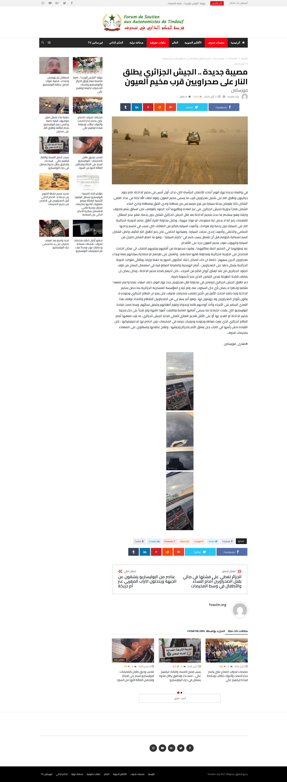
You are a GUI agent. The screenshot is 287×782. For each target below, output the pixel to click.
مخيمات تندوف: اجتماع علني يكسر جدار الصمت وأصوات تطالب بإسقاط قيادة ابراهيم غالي (227, 676)
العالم (106, 774)
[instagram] (43, 3)
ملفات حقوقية (93, 774)
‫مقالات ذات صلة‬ (238, 632)
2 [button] (178, 692)
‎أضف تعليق (180, 698)
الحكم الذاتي (62, 774)
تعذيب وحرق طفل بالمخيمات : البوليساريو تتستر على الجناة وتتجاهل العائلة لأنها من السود (135, 676)
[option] (227, 660)
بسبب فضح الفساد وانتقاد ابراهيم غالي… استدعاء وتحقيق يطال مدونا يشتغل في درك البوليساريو (180, 676)
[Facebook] (72, 3)
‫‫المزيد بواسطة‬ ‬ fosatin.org (206, 632)
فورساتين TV (46, 774)
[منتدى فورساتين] (143, 12)
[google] (171, 107)
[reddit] (159, 107)
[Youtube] (50, 3)
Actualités (232, 58)
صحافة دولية (77, 774)
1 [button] (181, 692)
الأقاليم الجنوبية (120, 774)
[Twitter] (64, 3)
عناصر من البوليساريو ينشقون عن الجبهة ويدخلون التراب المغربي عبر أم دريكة (147, 579)
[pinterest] (148, 107)
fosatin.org (233, 96)
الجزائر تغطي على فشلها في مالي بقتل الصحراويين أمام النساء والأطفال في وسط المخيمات (212, 579)
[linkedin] (137, 107)
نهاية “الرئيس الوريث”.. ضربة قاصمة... (187, 3)
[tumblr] (125, 107)
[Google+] (57, 3)
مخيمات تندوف (137, 774)
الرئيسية (151, 774)
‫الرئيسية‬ (244, 58)
